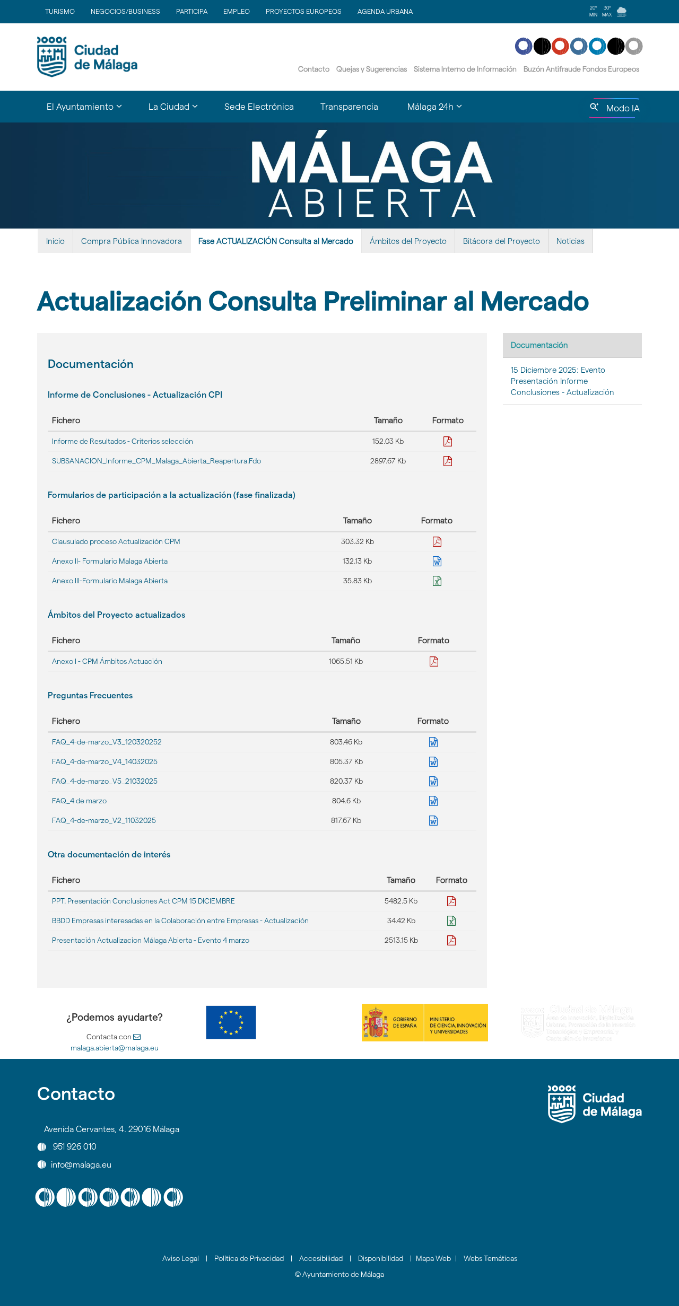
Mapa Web (433, 1258)
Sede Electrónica (259, 106)
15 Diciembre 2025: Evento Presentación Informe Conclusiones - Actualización (562, 381)
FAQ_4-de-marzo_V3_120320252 (107, 742)
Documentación (539, 344)
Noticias (570, 241)
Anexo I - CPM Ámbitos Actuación (107, 661)
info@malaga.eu (81, 1164)
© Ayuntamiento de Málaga (339, 1274)
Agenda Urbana (385, 11)
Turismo (60, 11)
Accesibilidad (321, 1258)
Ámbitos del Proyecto (408, 241)
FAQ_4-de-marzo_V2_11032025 (104, 820)
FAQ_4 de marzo (79, 800)
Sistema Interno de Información (465, 69)
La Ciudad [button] (180, 111)
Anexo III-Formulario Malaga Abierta (110, 580)
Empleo (236, 11)
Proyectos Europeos (304, 11)
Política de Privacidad (249, 1258)
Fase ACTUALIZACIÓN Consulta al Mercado (275, 241)
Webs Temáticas (490, 1258)
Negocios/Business (125, 11)
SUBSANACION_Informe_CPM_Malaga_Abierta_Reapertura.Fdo (156, 461)
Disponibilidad (380, 1258)
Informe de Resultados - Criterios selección (122, 441)
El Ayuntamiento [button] (91, 111)
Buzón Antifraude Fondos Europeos (581, 69)
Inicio (55, 241)
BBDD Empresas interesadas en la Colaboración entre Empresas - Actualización (180, 920)
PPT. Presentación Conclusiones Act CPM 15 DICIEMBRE (143, 901)
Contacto (313, 69)
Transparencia (349, 106)
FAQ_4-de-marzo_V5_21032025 (105, 781)
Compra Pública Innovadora (131, 241)
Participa (191, 11)
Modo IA (621, 110)
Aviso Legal (180, 1258)
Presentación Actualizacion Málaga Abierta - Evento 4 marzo (150, 940)
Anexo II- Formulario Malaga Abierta (110, 561)
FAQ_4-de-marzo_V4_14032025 (105, 761)
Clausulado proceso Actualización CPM (116, 541)
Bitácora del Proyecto (501, 241)
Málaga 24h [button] (441, 111)
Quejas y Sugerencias (371, 69)
